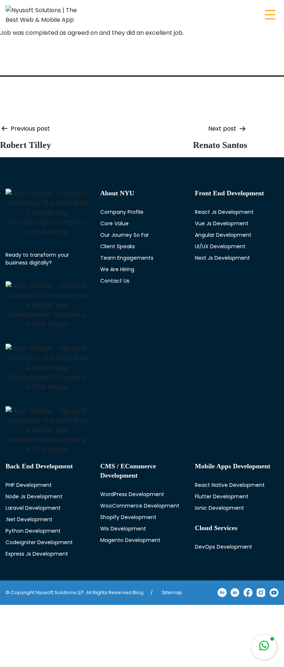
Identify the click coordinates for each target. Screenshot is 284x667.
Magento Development (130, 540)
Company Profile (121, 212)
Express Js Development (37, 553)
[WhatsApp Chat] (264, 647)
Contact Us (114, 280)
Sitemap (172, 592)
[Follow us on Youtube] (273, 592)
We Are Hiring (117, 269)
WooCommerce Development (139, 505)
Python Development (33, 531)
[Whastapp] (264, 647)
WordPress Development (132, 494)
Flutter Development (221, 496)
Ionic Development (219, 508)
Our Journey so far (124, 235)
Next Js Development (222, 258)
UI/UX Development (220, 246)
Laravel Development (33, 508)
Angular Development (223, 235)
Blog (138, 592)
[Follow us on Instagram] (261, 592)
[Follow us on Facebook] (248, 592)
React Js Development (224, 212)
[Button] (269, 14)
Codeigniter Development (39, 542)
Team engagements (126, 258)
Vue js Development (221, 223)
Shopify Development (128, 517)
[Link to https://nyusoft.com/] (43, 14)
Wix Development (123, 528)
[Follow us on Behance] (222, 592)
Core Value (114, 223)
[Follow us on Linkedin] (235, 592)
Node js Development (34, 496)
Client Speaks (117, 246)
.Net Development (29, 519)
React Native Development (230, 485)
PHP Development (29, 485)
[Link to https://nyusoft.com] (47, 213)
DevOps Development (223, 546)
